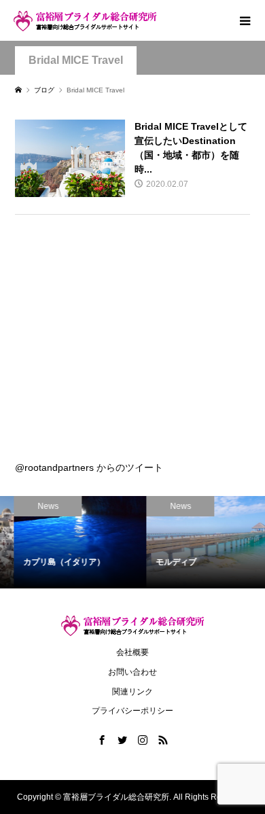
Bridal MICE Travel (76, 60)
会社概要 (132, 652)
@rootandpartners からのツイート (89, 467)
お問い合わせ (132, 672)
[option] (69, 542)
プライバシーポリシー (132, 710)
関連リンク (132, 691)
